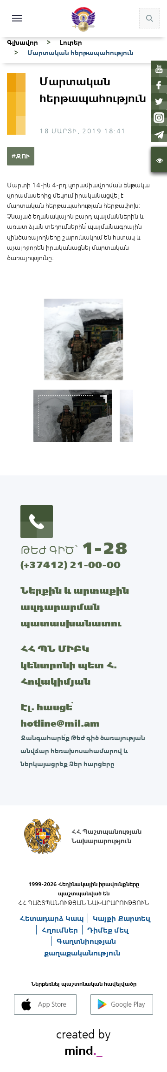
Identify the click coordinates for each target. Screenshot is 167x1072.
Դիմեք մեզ (107, 930)
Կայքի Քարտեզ (121, 918)
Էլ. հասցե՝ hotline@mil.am (60, 715)
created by (83, 1040)
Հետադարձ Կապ (52, 918)
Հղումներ (60, 930)
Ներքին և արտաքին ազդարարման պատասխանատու (74, 606)
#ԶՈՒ (21, 156)
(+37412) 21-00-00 (70, 564)
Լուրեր (71, 42)
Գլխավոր (22, 42)
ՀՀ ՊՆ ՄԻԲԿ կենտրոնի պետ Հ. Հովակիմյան (68, 665)
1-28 (104, 548)
